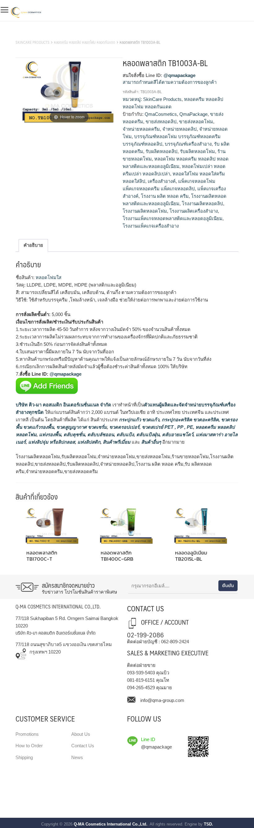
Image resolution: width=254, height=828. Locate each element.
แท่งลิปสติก (88, 442)
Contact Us (82, 745)
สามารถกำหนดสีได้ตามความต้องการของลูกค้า (170, 82)
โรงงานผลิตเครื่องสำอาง (193, 211)
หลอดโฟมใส (47, 277)
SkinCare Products (32, 42)
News (77, 757)
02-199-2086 (145, 634)
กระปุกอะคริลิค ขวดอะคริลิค (189, 419)
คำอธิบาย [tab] (33, 245)
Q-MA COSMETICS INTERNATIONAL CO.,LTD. (58, 606)
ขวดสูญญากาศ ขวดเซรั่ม (81, 427)
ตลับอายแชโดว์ (177, 434)
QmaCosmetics (161, 114)
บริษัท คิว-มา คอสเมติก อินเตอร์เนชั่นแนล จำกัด (63, 404)
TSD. (208, 824)
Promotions (27, 734)
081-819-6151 (141, 680)
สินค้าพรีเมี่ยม (116, 442)
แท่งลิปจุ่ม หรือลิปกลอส (51, 442)
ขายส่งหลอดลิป (161, 121)
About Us (80, 734)
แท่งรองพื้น (49, 434)
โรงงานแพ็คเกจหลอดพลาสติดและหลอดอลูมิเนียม (172, 218)
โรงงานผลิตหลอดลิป (202, 203)
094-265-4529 (141, 687)
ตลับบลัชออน (100, 434)
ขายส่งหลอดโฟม (196, 121)
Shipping (24, 757)
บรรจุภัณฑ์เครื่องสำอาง (188, 144)
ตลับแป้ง (124, 434)
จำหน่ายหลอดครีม (141, 129)
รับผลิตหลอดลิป (161, 151)
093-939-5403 (141, 672)
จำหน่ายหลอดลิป (179, 129)
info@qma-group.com (162, 700)
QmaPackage (193, 114)
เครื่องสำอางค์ (162, 181)
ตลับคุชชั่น (73, 434)
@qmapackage (179, 75)
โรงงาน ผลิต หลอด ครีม (165, 196)
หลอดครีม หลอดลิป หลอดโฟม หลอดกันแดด (84, 42)
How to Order (29, 745)
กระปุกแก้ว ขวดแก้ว (138, 419)
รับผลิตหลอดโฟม (197, 151)
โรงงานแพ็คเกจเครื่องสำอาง (151, 225)
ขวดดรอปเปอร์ (123, 427)
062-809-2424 (175, 641)
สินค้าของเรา (29, 34)
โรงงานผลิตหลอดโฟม (145, 211)
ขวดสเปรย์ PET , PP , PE (167, 427)
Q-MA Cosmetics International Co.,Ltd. (110, 824)
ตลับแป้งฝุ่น (147, 434)
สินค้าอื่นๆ (151, 442)
